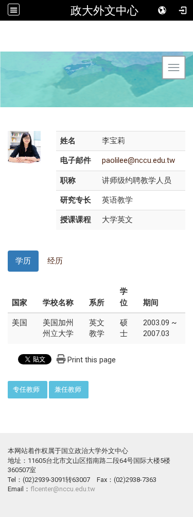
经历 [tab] (55, 260)
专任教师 (26, 389)
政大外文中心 (104, 10)
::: (2, 386)
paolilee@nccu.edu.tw (138, 160)
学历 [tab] (23, 260)
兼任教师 (68, 389)
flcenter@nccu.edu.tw (62, 489)
